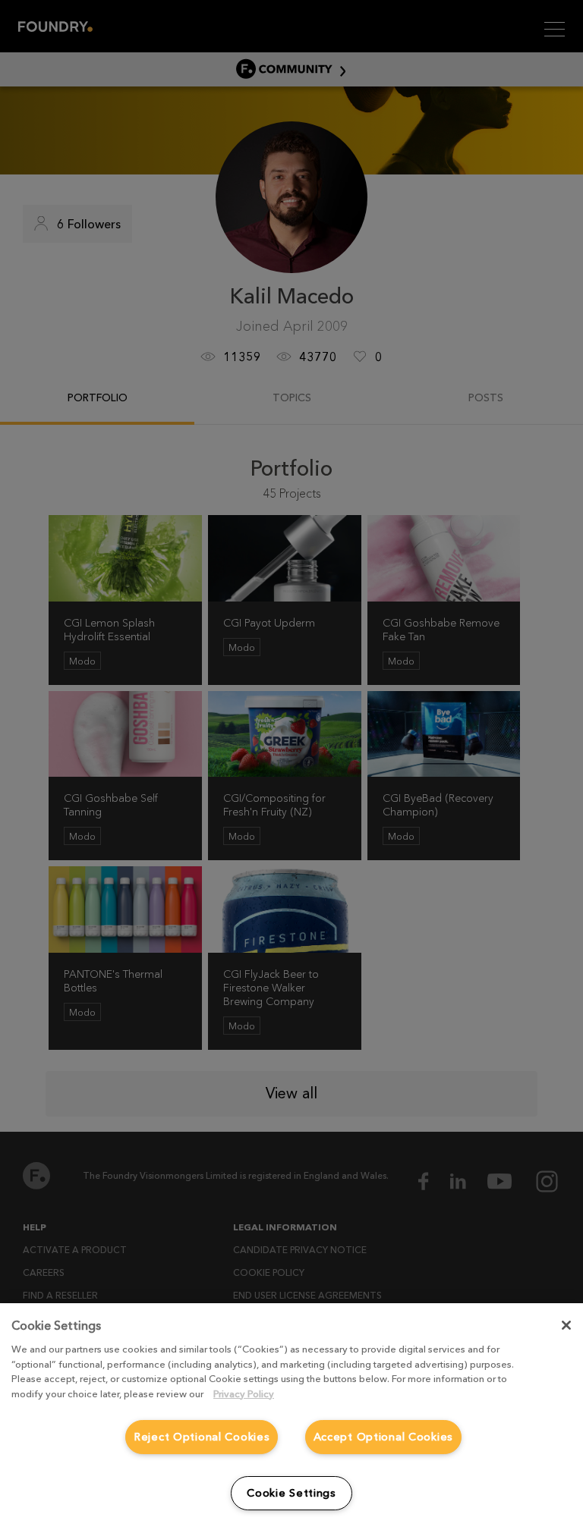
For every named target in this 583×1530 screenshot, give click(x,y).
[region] (291, 1416)
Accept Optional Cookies (384, 1437)
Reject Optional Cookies (202, 1437)
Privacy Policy (243, 1394)
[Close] (566, 1325)
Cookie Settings (291, 1493)
